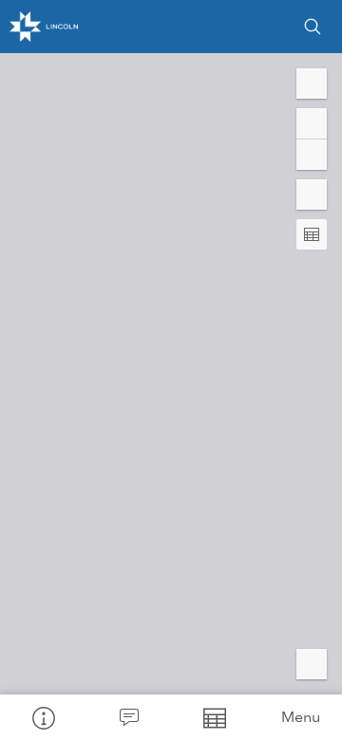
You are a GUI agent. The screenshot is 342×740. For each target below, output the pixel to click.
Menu (300, 717)
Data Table (213, 717)
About (43, 717)
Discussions (128, 717)
